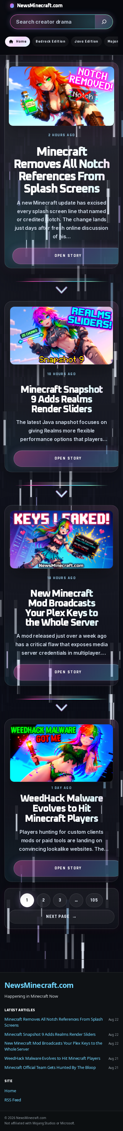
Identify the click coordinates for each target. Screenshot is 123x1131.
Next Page (61, 916)
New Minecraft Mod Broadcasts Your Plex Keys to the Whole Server (61, 608)
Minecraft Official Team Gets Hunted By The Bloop (50, 1067)
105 (94, 900)
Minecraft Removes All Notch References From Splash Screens (61, 170)
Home (10, 1090)
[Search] (104, 22)
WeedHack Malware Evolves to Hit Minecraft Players (61, 809)
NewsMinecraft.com (40, 5)
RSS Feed (12, 1100)
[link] (61, 181)
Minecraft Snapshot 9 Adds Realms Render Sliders (61, 399)
